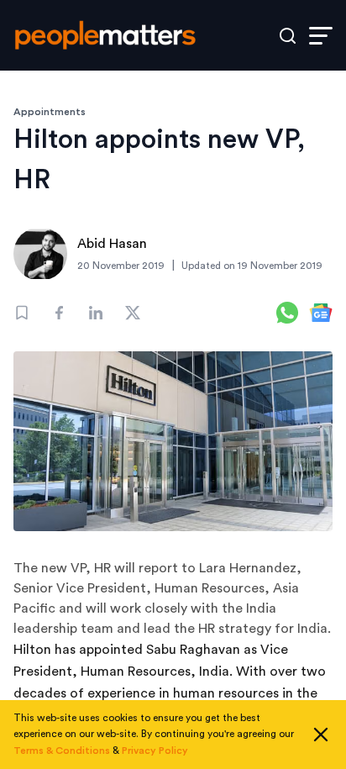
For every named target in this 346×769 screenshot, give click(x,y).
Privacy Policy (155, 750)
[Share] (58, 312)
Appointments (49, 112)
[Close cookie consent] (321, 734)
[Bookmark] (21, 312)
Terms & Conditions (61, 750)
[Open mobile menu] (321, 36)
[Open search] (288, 36)
